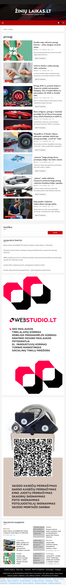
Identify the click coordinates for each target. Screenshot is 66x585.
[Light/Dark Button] (59, 23)
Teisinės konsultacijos (29, 579)
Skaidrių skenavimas (44, 579)
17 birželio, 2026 (45, 49)
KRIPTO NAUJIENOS (10, 104)
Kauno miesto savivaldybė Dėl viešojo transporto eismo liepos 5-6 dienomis (28, 245)
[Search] (63, 22)
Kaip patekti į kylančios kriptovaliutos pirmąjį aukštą (45, 202)
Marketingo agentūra (14, 579)
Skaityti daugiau (40, 58)
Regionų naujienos (41, 583)
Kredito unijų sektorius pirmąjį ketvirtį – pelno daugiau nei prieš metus (47, 44)
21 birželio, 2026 (52, 550)
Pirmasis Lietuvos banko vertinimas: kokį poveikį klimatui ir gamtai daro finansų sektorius (53, 533)
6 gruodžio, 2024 (46, 162)
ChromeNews (46, 576)
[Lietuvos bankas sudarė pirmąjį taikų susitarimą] (17, 73)
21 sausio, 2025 (45, 98)
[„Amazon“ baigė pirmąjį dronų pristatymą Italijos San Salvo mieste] (17, 164)
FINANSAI (8, 58)
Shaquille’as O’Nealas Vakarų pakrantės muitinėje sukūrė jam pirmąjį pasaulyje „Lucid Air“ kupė (47, 136)
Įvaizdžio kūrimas (38, 581)
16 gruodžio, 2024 (46, 141)
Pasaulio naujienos (9, 570)
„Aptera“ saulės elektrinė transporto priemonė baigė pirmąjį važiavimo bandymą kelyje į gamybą (48, 180)
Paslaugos (58, 570)
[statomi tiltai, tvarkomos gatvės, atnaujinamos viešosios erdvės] (39, 545)
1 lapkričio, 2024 (45, 206)
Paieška (7, 227)
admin (36, 49)
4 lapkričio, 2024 (45, 185)
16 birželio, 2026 (52, 564)
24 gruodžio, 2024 (46, 119)
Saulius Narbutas (25, 581)
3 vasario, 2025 (45, 70)
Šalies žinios (6, 529)
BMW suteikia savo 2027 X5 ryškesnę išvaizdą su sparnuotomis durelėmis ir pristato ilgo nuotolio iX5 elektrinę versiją (23, 548)
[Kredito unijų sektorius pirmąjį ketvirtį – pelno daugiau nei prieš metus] (17, 50)
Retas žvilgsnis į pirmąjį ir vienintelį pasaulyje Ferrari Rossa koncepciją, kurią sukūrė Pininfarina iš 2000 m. (48, 114)
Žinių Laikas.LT (33, 11)
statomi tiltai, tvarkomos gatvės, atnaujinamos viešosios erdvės (24, 265)
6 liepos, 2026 (9, 535)
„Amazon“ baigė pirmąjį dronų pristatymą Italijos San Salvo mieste (48, 158)
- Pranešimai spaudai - (15, 583)
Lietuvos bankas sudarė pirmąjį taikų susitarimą (46, 67)
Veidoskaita (49, 581)
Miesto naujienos (13, 581)
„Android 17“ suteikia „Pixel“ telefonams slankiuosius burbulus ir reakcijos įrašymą (53, 559)
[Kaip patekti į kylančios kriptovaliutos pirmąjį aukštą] (17, 208)
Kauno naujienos (28, 583)
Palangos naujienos (54, 583)
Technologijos (9, 128)
